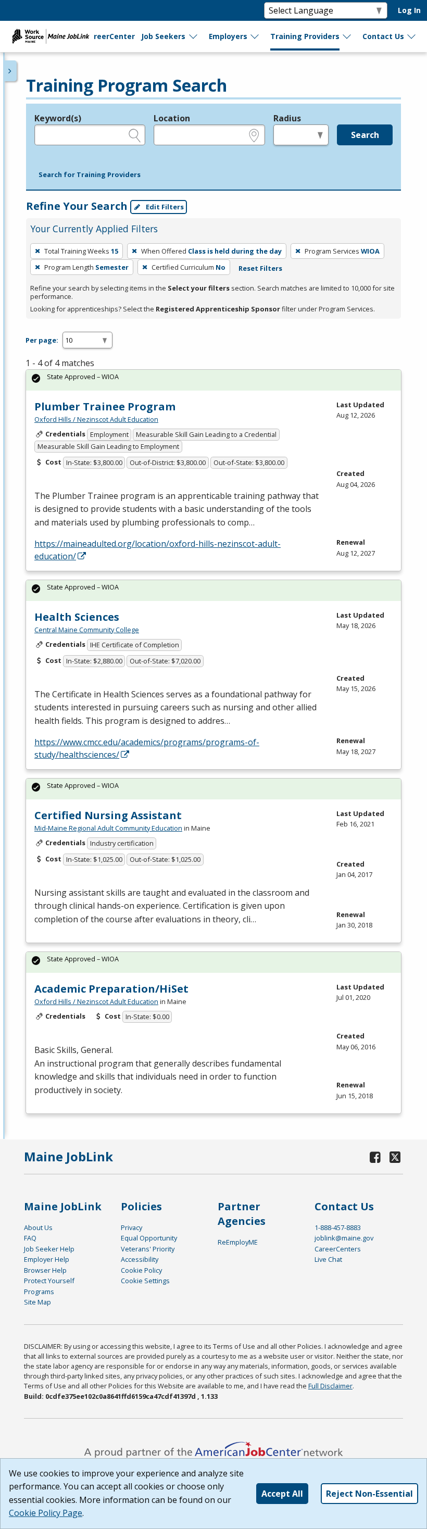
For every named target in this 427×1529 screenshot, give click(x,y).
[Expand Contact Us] (412, 36)
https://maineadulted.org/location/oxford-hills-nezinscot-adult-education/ (157, 550)
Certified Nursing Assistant (108, 815)
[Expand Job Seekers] (193, 36)
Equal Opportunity (149, 1238)
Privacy (131, 1227)
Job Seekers (163, 36)
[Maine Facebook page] (375, 1156)
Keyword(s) (57, 118)
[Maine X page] (395, 1156)
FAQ (30, 1238)
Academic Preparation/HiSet (111, 989)
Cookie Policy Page (45, 1513)
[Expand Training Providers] (347, 36)
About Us (38, 1227)
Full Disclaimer (330, 1385)
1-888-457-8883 (338, 1227)
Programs (39, 1291)
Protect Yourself (49, 1280)
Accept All (282, 1493)
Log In (409, 10)
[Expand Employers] (255, 36)
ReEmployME (238, 1242)
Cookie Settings (145, 1280)
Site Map (37, 1302)
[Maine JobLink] (51, 36)
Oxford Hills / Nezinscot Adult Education (96, 419)
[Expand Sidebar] (10, 70)
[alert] (213, 380)
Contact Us (383, 36)
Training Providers (305, 36)
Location (172, 118)
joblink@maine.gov (344, 1238)
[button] (89, 175)
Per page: (42, 340)
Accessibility (139, 1259)
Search (365, 135)
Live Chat (328, 1259)
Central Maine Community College (86, 629)
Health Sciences (76, 617)
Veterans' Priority (147, 1249)
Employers (228, 36)
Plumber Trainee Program (104, 406)
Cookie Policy (141, 1270)
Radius (287, 118)
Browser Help (45, 1270)
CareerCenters (338, 1249)
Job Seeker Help (49, 1249)
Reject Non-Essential (369, 1493)
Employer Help (46, 1259)
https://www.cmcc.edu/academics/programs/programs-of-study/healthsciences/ (146, 748)
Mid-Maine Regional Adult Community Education (108, 828)
